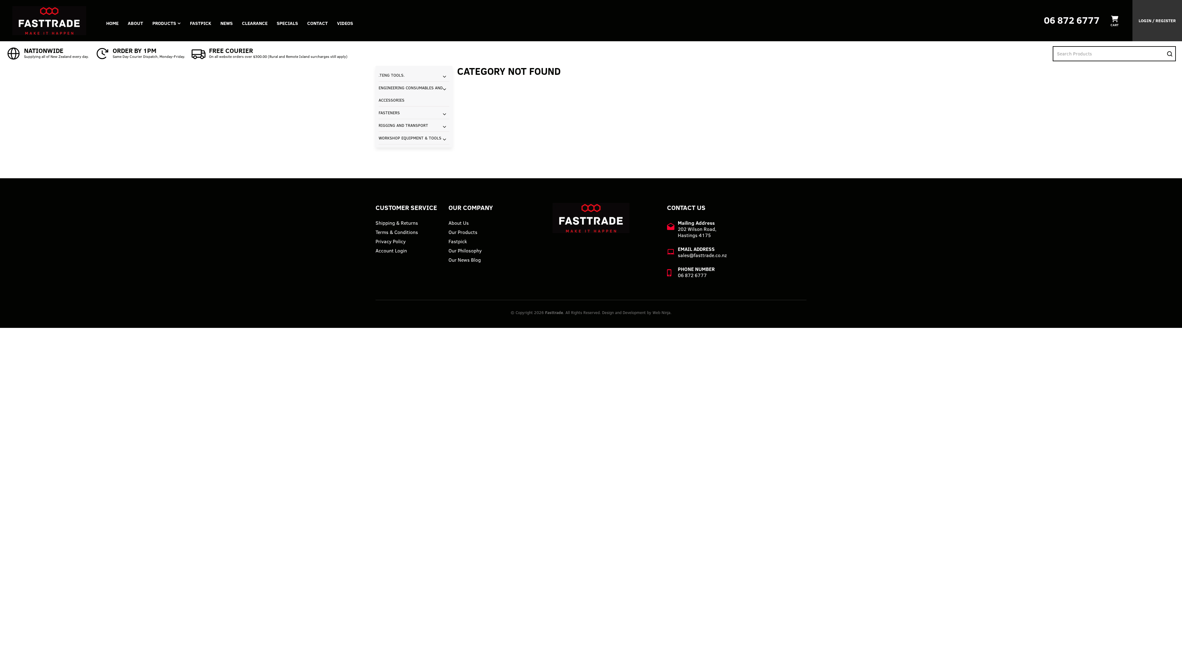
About (135, 23)
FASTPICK (200, 23)
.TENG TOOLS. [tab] (392, 75)
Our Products (462, 232)
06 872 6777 (1072, 20)
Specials (287, 23)
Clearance (254, 23)
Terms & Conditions (397, 232)
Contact (317, 23)
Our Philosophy (465, 251)
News (226, 23)
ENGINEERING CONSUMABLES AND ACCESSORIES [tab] (411, 94)
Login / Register (1157, 21)
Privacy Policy (391, 241)
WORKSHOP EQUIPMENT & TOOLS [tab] (410, 138)
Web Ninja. (662, 312)
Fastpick (457, 241)
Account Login (391, 251)
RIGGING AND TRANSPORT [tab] (403, 125)
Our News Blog (464, 260)
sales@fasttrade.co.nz (702, 255)
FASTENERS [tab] (389, 112)
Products (164, 23)
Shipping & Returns (397, 223)
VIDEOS (345, 23)
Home (112, 23)
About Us (458, 223)
